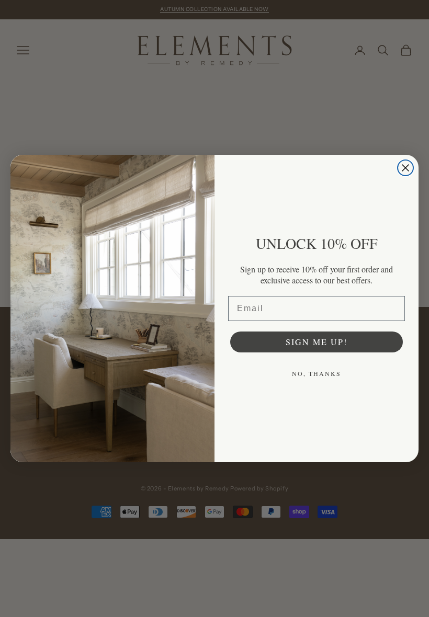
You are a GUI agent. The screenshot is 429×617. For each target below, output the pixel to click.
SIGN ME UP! (316, 341)
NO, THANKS (316, 373)
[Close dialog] (405, 168)
